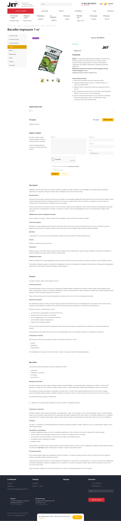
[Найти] (70, 4)
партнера (40, 447)
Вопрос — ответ (38, 486)
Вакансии (10, 486)
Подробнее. (42, 518)
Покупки (35, 483)
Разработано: (16, 515)
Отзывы (9, 483)
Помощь (36, 479)
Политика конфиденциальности (17, 489)
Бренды (66, 479)
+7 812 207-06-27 (88, 3)
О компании (11, 479)
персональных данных (73, 166)
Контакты (91, 479)
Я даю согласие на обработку (66, 166)
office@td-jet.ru (96, 486)
